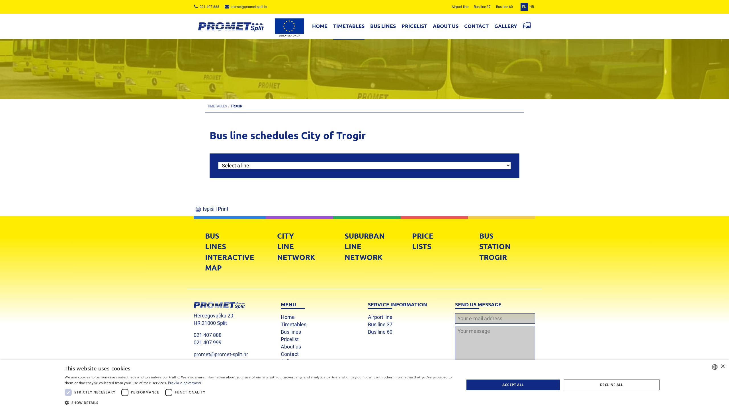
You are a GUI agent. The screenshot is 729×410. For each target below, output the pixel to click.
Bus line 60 (504, 7)
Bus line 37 (482, 7)
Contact (476, 25)
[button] (258, 402)
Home (319, 25)
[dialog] (364, 385)
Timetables (348, 25)
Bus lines (383, 25)
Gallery (505, 25)
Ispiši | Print (215, 209)
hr (531, 7)
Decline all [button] (611, 384)
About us (445, 25)
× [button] (722, 366)
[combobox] (715, 367)
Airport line (460, 7)
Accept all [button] (513, 384)
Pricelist (414, 25)
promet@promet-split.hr (221, 354)
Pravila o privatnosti (184, 382)
